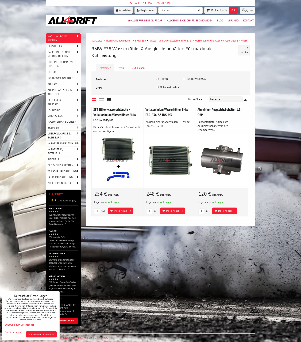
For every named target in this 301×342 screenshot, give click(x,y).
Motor (52, 72)
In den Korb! (122, 211)
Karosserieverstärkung (63, 143)
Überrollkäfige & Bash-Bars (59, 135)
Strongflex (55, 115)
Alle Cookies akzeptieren (41, 334)
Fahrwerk (54, 109)
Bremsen (53, 127)
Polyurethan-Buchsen (62, 121)
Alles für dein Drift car (147, 20)
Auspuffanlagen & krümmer (60, 92)
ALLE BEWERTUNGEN (63, 321)
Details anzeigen (13, 332)
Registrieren (147, 10)
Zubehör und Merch (61, 183)
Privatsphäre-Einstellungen (60, 337)
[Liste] (101, 100)
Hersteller (55, 46)
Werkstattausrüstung (62, 171)
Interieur (54, 159)
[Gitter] (94, 100)
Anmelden (124, 10)
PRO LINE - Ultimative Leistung (60, 64)
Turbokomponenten (60, 78)
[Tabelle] (109, 100)
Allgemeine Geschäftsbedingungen (190, 20)
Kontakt (248, 20)
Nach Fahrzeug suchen (57, 38)
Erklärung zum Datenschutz (93, 337)
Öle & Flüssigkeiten (60, 165)
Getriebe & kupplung (54, 102)
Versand (233, 20)
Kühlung (53, 83)
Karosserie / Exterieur (55, 151)
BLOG (220, 20)
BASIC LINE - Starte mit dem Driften (59, 54)
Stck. (103, 211)
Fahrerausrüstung (60, 177)
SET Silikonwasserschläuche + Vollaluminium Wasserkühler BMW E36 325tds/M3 (114, 114)
